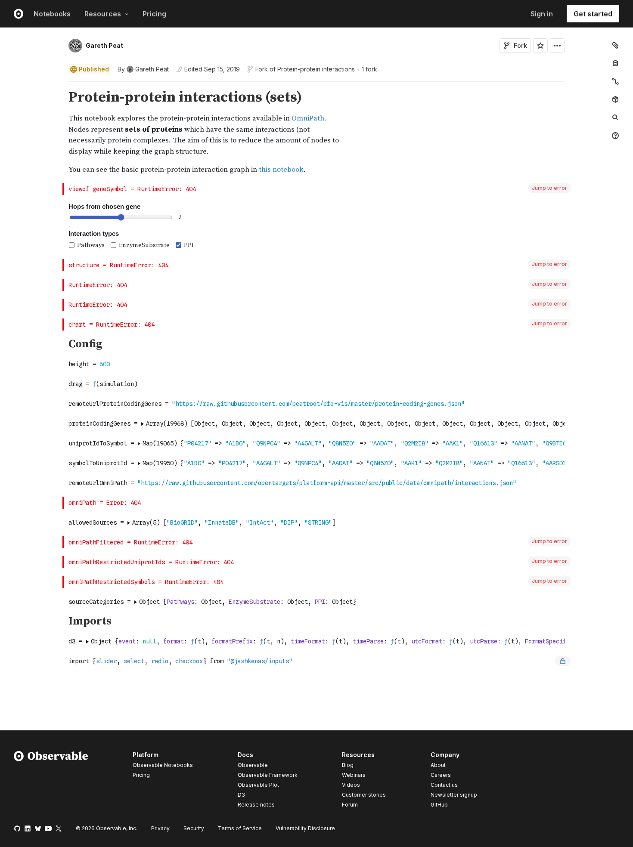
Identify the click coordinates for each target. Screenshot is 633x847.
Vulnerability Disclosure (305, 828)
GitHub (439, 804)
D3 (241, 794)
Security (193, 828)
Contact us (444, 785)
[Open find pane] (615, 117)
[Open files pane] (615, 45)
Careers (441, 775)
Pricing (154, 13)
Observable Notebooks (163, 765)
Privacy (160, 828)
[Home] (51, 781)
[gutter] (31, 132)
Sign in (542, 13)
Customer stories (364, 794)
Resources (102, 13)
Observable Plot (258, 785)
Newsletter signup (454, 795)
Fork (520, 45)
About (438, 765)
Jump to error (549, 188)
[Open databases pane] (615, 63)
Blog (348, 765)
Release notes (256, 804)
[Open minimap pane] (615, 81)
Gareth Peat (104, 45)
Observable (253, 765)
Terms (240, 828)
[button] (58, 85)
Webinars (354, 775)
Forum (350, 804)
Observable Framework (268, 775)
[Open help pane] (615, 135)
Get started (593, 13)
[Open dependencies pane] (615, 99)
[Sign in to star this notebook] (540, 45)
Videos (351, 785)
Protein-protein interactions (316, 69)
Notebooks (52, 13)
